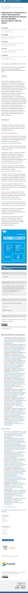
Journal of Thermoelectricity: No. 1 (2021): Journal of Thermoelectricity (14, 376)
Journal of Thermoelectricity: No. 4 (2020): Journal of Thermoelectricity (15, 480)
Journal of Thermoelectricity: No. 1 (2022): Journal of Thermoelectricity (15, 358)
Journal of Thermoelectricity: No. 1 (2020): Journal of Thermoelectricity (13, 436)
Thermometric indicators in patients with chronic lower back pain (15, 472)
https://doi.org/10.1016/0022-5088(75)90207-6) (11, 199)
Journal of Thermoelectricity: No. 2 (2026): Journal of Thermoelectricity (13, 423)
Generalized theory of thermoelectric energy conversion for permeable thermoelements (15, 433)
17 (15, 506)
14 (11, 506)
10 (5, 506)
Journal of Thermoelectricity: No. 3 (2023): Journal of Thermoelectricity (15, 449)
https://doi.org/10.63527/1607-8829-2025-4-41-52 (15, 64)
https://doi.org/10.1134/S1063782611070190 (11, 143)
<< (1, 506)
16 (13, 506)
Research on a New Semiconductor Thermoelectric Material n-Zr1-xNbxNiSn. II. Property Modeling (14, 421)
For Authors (4, 532)
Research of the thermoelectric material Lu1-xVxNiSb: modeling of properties (15, 357)
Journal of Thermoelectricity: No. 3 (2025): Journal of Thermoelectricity (14, 350)
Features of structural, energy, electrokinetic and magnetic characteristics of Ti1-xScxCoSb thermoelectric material (15, 402)
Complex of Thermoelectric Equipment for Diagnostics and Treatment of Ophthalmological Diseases (14, 493)
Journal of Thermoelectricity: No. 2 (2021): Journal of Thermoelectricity (14, 414)
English (3, 519)
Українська (5, 521)
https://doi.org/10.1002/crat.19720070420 (16, 205)
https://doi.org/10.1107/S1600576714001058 (11, 171)
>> (17, 506)
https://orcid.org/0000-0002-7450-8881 (8, 59)
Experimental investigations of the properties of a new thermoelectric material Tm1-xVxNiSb (15, 392)
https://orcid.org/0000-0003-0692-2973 (8, 38)
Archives (7, 6)
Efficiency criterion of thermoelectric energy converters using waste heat (14, 478)
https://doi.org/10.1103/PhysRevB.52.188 (17, 180)
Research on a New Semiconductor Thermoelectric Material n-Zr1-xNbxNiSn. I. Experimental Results (15, 364)
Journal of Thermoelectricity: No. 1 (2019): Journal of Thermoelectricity (13, 406)
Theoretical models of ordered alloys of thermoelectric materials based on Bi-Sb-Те (14, 454)
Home (2, 6)
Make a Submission (8, 540)
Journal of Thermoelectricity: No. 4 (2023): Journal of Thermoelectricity (13, 457)
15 (12, 506)
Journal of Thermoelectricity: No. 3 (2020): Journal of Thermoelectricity (13, 387)
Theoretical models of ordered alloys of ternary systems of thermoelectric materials (15, 447)
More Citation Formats (9, 293)
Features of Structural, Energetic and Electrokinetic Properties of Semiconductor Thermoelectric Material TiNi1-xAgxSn (15, 347)
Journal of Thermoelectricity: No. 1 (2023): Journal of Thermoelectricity (13, 395)
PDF (4, 266)
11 (7, 506)
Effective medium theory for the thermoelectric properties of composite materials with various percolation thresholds (14, 440)
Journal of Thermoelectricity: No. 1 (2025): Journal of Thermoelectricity (15, 342)
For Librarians (5, 534)
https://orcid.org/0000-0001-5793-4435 (8, 45)
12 (8, 506)
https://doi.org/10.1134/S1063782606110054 (11, 162)
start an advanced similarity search (16, 509)
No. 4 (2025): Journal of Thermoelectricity (12, 7)
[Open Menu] (1, 1)
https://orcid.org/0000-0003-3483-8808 (8, 52)
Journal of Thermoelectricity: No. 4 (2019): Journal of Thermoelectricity (13, 488)
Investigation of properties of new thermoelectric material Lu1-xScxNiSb (15, 413)
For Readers (4, 530)
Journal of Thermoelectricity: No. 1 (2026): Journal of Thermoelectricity (14, 367)
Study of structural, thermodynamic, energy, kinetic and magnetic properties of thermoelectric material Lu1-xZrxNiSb (14, 373)
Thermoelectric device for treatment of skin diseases (13, 485)
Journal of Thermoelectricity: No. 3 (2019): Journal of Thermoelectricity (15, 443)
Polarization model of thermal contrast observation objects (13, 500)
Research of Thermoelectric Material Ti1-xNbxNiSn (14, 339)
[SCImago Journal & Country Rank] (10, 556)
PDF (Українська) (8, 268)
